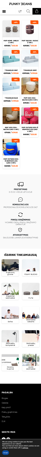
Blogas (5, 398)
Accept (5, 453)
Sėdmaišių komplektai (10, 344)
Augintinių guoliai (10, 273)
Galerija (5, 403)
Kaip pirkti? (6, 407)
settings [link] (25, 448)
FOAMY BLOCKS (30, 274)
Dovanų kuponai (10, 368)
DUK (3, 421)
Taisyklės (6, 417)
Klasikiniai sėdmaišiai (10, 297)
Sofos (10, 322)
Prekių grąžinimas (9, 412)
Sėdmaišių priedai (30, 344)
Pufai (30, 298)
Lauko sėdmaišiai (30, 368)
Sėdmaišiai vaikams (30, 321)
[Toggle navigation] (4, 11)
